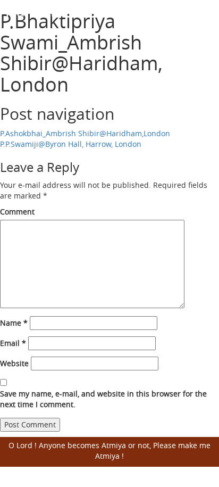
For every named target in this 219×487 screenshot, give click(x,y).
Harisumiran (48, 11)
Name (14, 323)
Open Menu (204, 18)
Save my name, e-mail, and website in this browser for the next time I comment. (103, 399)
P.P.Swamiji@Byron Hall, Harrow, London (70, 144)
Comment (17, 212)
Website (14, 363)
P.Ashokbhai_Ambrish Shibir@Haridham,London (85, 133)
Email (13, 343)
